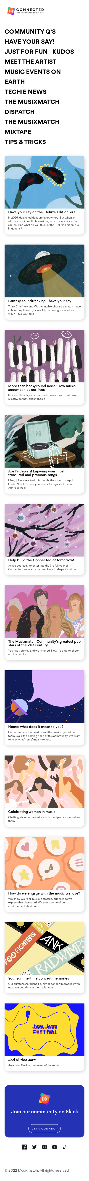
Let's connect (44, 1128)
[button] (81, 11)
